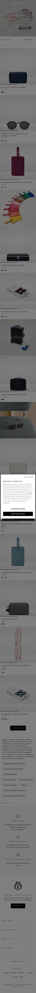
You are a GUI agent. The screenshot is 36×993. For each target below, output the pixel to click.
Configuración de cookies (18, 508)
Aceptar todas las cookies (18, 514)
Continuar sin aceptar (29, 477)
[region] (18, 496)
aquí (31, 493)
